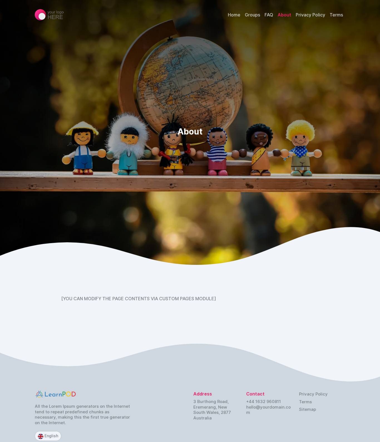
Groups (252, 15)
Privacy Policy (310, 15)
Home (234, 15)
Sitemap (307, 409)
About (284, 15)
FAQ (269, 15)
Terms (336, 15)
